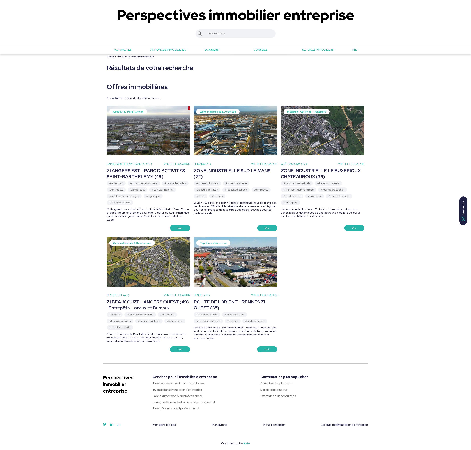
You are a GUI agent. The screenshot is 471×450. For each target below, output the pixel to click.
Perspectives (235, 15)
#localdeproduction (332, 189)
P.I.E (354, 50)
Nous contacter (274, 425)
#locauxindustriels (207, 183)
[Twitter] (104, 425)
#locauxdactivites (175, 183)
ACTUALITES (123, 50)
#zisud (200, 196)
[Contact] (118, 425)
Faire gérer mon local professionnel (176, 408)
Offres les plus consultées (278, 396)
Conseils (261, 50)
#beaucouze (175, 321)
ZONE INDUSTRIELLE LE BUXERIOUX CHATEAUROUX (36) (321, 173)
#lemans (217, 196)
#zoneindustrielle (119, 202)
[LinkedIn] (111, 425)
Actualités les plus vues (276, 383)
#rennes (233, 321)
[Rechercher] (200, 33)
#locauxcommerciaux (140, 314)
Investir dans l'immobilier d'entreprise (177, 390)
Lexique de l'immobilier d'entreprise (344, 425)
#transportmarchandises (299, 189)
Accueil (111, 56)
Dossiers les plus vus (274, 390)
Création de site (235, 443)
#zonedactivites (234, 314)
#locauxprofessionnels (143, 183)
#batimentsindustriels (297, 183)
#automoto (116, 183)
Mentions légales (164, 425)
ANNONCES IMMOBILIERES (168, 50)
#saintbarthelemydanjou (124, 196)
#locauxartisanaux (236, 189)
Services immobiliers (318, 50)
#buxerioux (314, 196)
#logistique (153, 196)
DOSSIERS (212, 50)
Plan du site (220, 425)
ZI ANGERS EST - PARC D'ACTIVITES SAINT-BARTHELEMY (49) (146, 173)
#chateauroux (292, 196)
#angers (114, 314)
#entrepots (116, 189)
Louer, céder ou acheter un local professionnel (184, 402)
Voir (180, 228)
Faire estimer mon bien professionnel (177, 396)
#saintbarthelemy (162, 189)
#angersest (137, 189)
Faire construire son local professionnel (178, 383)
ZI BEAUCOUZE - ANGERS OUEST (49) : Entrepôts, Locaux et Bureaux (148, 305)
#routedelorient (254, 321)
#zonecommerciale (208, 321)
